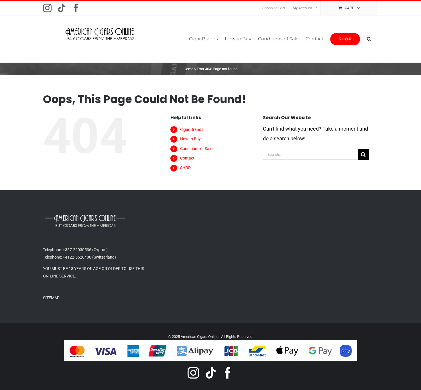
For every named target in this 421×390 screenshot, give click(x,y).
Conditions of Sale (196, 148)
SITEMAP (51, 298)
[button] (369, 38)
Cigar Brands (191, 129)
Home (188, 69)
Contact (187, 158)
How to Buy (190, 139)
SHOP (185, 168)
